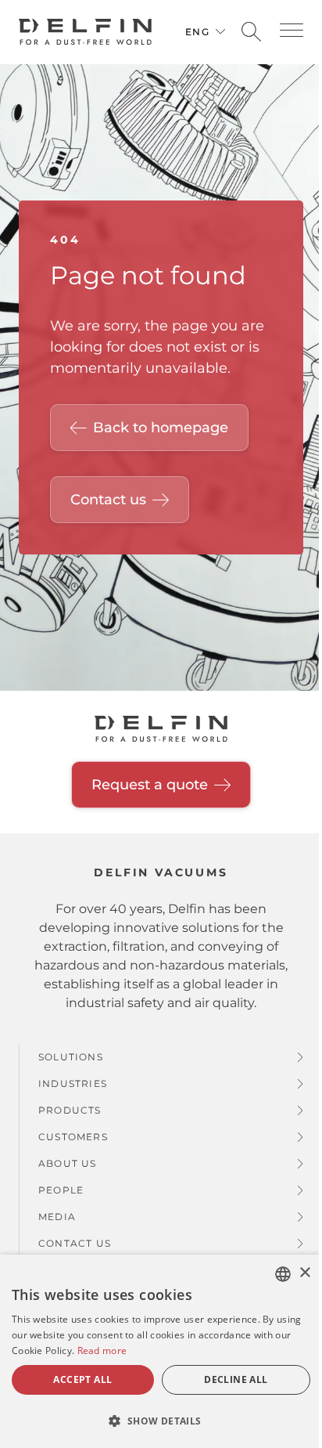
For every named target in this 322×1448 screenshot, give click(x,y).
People (61, 1190)
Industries (72, 1083)
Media (57, 1216)
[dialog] (161, 1351)
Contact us (108, 499)
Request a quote (149, 784)
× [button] (304, 1273)
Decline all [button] (235, 1379)
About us (67, 1163)
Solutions (70, 1057)
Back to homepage (160, 427)
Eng (197, 32)
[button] (291, 30)
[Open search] (251, 32)
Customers (73, 1137)
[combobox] (283, 1274)
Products (70, 1110)
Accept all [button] (82, 1379)
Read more (102, 1350)
